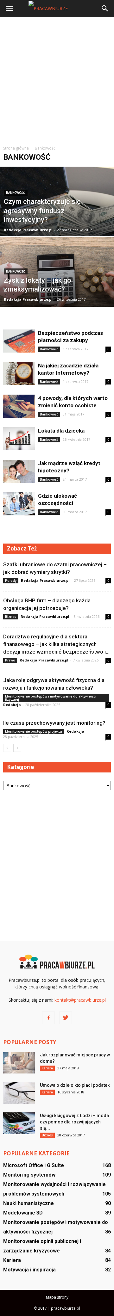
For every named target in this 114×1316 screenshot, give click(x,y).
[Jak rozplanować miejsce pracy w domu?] (19, 1062)
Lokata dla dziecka (61, 430)
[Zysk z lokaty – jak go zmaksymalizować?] (57, 286)
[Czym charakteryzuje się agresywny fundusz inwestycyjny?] (57, 216)
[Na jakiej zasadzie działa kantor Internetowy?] (19, 373)
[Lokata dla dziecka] (19, 438)
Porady (10, 580)
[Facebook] (48, 1018)
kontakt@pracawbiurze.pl (80, 1000)
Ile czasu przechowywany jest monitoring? (54, 723)
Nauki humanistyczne (28, 1203)
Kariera (47, 1068)
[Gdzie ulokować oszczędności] (19, 503)
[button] (105, 8)
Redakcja (12, 704)
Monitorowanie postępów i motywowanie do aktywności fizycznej (50, 698)
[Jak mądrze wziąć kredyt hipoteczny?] (19, 471)
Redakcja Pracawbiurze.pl (28, 229)
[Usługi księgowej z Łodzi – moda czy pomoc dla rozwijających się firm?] (19, 1123)
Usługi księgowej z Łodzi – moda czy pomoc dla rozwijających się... (74, 1122)
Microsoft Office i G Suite (33, 1165)
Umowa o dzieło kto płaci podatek (75, 1085)
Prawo (10, 660)
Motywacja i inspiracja (29, 1270)
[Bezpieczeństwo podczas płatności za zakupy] (19, 341)
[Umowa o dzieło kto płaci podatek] (19, 1093)
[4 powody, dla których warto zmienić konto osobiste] (19, 406)
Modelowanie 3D (23, 1213)
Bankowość (15, 192)
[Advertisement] (57, 80)
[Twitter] (65, 1018)
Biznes (10, 616)
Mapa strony (57, 1297)
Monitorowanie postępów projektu (33, 731)
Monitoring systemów (29, 1175)
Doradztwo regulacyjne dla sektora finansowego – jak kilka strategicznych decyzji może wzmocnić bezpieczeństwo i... (56, 644)
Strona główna (16, 148)
